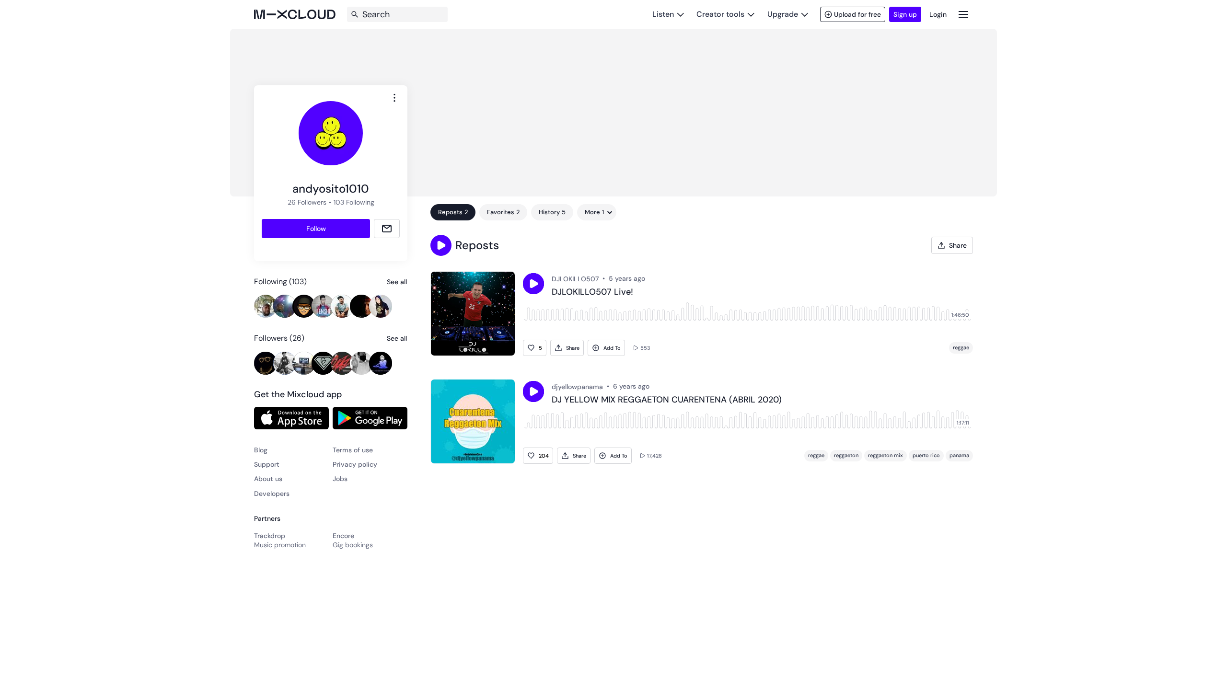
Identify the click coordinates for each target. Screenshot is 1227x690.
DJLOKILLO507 (575, 279)
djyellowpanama (577, 386)
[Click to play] (533, 283)
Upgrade (782, 14)
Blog (260, 450)
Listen (663, 14)
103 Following (354, 202)
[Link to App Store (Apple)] (291, 418)
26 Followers (307, 202)
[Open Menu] (963, 14)
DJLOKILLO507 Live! (592, 292)
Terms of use (353, 450)
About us (268, 478)
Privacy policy (355, 464)
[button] (440, 245)
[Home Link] (295, 14)
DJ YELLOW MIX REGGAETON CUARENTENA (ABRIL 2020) (667, 400)
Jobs (340, 478)
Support (266, 464)
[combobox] (394, 97)
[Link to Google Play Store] (370, 418)
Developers (271, 493)
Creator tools (720, 14)
